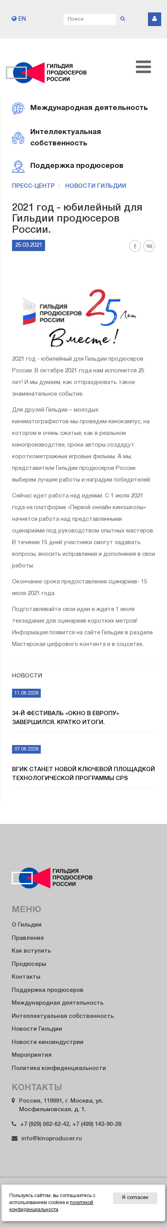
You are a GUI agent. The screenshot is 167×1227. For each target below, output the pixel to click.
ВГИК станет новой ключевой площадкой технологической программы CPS (83, 774)
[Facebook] (135, 250)
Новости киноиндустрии (48, 1042)
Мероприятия (32, 1055)
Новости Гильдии (95, 186)
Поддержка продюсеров (48, 990)
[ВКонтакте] (149, 250)
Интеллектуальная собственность (63, 1016)
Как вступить (31, 951)
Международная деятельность (57, 1003)
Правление (28, 938)
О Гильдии (27, 925)
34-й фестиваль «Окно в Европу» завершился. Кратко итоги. (65, 718)
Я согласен (135, 1198)
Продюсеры (29, 964)
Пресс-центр (33, 186)
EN (21, 19)
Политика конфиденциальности (59, 1068)
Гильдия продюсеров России (46, 67)
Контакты (26, 977)
